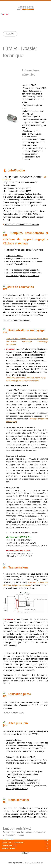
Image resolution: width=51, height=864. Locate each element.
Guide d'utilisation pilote (13, 713)
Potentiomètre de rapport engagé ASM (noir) (24, 250)
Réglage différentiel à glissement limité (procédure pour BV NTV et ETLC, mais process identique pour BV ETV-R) (26, 786)
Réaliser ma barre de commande (16, 320)
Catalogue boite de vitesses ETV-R (20, 757)
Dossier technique (13, 740)
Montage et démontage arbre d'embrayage (24, 771)
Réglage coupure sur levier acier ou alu (22, 258)
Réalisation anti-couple (16, 777)
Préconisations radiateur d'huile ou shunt (22, 225)
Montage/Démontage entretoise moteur (23, 780)
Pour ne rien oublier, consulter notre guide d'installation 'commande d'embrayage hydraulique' (27, 341)
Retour (10, 34)
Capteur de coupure (14, 256)
